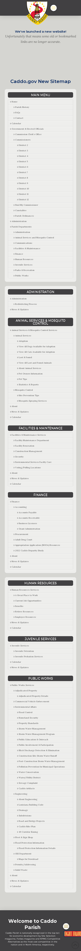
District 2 (23, 145)
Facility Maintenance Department (32, 440)
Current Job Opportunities (28, 600)
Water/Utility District (29, 777)
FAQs (17, 112)
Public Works (21, 275)
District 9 (23, 183)
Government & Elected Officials (28, 129)
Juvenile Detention (24, 651)
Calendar (16, 123)
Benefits (19, 606)
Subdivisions (25, 815)
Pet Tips (23, 379)
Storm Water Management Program (37, 734)
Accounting (21, 507)
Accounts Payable (28, 512)
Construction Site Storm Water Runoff (38, 755)
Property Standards (28, 723)
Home (14, 101)
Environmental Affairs (26, 707)
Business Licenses (28, 523)
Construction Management (28, 451)
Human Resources (24, 259)
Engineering (21, 794)
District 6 (23, 167)
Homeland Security (28, 717)
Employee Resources (25, 617)
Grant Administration (29, 528)
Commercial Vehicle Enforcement (32, 701)
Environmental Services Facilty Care (33, 462)
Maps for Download (28, 859)
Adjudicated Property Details (33, 696)
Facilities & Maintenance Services (29, 435)
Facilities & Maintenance (27, 248)
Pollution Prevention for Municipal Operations (42, 766)
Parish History (22, 107)
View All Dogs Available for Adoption (37, 346)
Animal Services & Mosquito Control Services (34, 330)
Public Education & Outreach (33, 739)
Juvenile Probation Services (29, 656)
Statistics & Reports (29, 384)
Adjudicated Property (26, 690)
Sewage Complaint (28, 783)
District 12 (24, 199)
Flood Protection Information (29, 842)
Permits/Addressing (25, 864)
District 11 (23, 194)
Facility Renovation (24, 445)
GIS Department (23, 853)
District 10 (24, 188)
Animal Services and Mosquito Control (34, 237)
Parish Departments (22, 226)
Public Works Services (23, 685)
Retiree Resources (24, 611)
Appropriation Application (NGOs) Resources (37, 545)
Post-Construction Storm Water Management (42, 761)
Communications (23, 243)
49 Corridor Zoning (28, 832)
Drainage (23, 810)
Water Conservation (29, 772)
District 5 (23, 161)
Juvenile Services (23, 264)
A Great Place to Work (26, 595)
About (14, 406)
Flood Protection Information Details (37, 848)
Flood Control (25, 712)
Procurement (21, 534)
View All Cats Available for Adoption (37, 352)
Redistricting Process (26, 304)
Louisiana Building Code (31, 804)
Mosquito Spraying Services (33, 401)
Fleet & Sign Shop (24, 837)
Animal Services (23, 335)
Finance (19, 254)
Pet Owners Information (31, 373)
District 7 (23, 172)
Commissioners (23, 139)
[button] (53, 8)
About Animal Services (30, 368)
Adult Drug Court (23, 539)
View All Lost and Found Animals (35, 362)
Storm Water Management (32, 728)
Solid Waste (21, 870)
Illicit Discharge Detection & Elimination (39, 750)
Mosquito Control (24, 390)
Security (19, 456)
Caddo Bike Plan (27, 826)
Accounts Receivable (29, 518)
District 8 (23, 177)
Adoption (23, 341)
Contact (19, 118)
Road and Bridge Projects (32, 821)
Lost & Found (25, 357)
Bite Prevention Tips (29, 395)
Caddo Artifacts (27, 788)
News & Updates (20, 309)
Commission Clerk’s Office (28, 134)
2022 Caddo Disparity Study (29, 550)
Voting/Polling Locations (28, 467)
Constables (20, 210)
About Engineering (28, 799)
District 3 (23, 150)
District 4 (23, 156)
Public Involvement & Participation (36, 745)
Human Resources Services (25, 589)
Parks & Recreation (24, 270)
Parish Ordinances (24, 215)
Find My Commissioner (26, 205)
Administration (19, 221)
